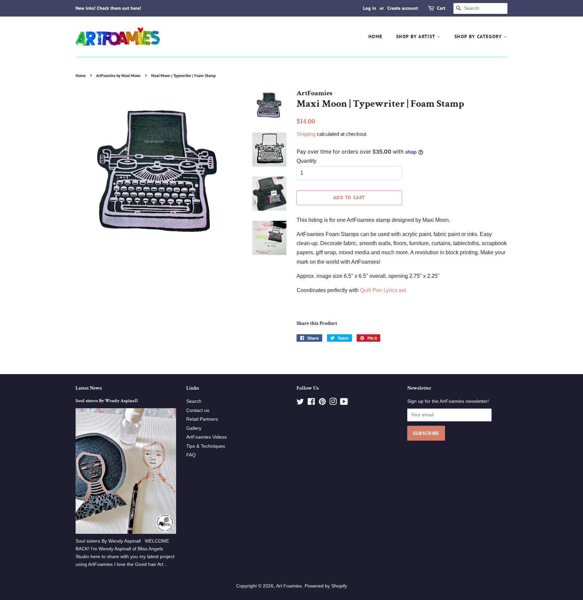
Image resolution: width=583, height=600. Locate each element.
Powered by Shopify (326, 586)
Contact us (197, 410)
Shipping (306, 134)
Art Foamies (289, 586)
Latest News (89, 388)
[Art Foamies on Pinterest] (322, 403)
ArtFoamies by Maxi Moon (118, 75)
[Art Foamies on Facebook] (311, 403)
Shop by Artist (416, 36)
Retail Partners (202, 419)
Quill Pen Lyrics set (383, 290)
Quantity (306, 161)
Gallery (193, 428)
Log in (369, 8)
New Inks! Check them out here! (108, 8)
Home (375, 36)
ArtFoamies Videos (206, 437)
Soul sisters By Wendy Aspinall (107, 401)
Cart (441, 8)
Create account (402, 8)
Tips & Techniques (205, 446)
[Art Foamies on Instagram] (333, 403)
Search (193, 401)
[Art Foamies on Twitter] (300, 403)
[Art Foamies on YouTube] (344, 403)
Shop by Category (479, 36)
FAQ (191, 455)
